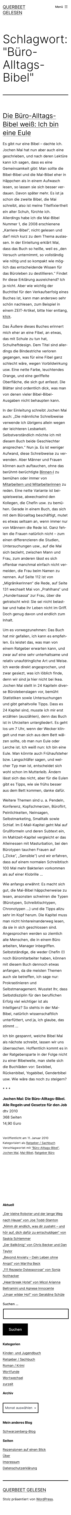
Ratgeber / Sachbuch (40, 1143)
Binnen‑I (47, 472)
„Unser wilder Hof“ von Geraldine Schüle (33, 1294)
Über (6, 1456)
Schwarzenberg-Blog (19, 1431)
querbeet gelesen (24, 1489)
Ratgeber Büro (45, 1152)
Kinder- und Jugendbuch (22, 1353)
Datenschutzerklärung (20, 1468)
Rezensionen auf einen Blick (24, 1449)
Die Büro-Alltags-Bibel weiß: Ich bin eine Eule (31, 124)
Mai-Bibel (26, 1152)
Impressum (11, 1462)
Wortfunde (11, 1372)
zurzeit (8, 1384)
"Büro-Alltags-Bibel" (45, 1148)
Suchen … (10, 1304)
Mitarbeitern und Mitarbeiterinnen (32, 484)
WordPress (44, 1499)
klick (7, 316)
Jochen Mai (11, 1152)
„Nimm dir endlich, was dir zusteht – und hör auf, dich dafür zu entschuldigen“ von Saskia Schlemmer (34, 1232)
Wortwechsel (13, 1378)
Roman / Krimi (13, 1365)
